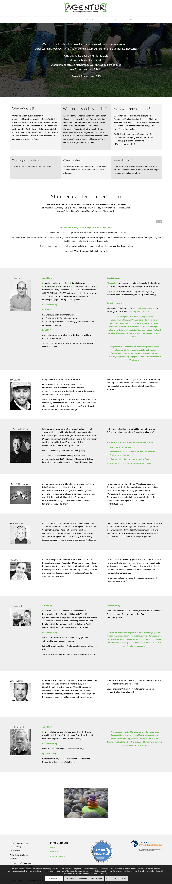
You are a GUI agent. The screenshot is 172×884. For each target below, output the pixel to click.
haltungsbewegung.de (147, 308)
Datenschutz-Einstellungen (90, 878)
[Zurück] (157, 221)
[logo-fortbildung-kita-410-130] (86, 8)
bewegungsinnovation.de (138, 311)
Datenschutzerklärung (58, 856)
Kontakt (53, 847)
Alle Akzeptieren (54, 878)
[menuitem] (44, 20)
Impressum (54, 852)
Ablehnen (69, 878)
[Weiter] (160, 221)
